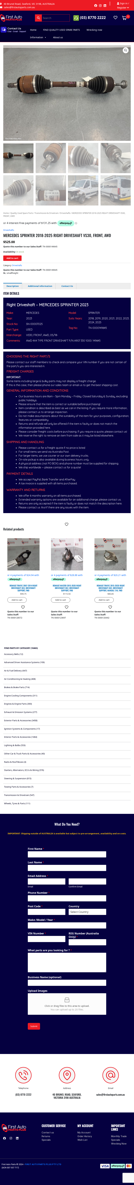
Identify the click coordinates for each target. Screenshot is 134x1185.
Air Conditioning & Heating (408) (20, 678)
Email (30, 886)
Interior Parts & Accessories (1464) (20, 736)
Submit (33, 1026)
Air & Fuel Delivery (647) (15, 670)
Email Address (38, 876)
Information (36, 37)
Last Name (36, 862)
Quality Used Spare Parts (21, 213)
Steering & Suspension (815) (17, 778)
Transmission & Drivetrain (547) (19, 795)
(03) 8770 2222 (93, 17)
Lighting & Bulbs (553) (14, 745)
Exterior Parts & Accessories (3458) (20, 720)
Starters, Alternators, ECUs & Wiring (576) (24, 770)
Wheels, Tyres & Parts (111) (17, 803)
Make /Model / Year (41, 920)
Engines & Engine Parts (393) (18, 703)
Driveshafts (65, 213)
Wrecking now (94, 29)
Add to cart (12, 258)
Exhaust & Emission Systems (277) (20, 712)
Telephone (23, 1088)
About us (58, 37)
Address (67, 1088)
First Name (36, 849)
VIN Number (37, 933)
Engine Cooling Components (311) (20, 695)
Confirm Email (75, 886)
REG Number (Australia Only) (84, 935)
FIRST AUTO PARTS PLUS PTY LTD (43, 1164)
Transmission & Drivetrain (46, 213)
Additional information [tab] (40, 286)
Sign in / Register (123, 5)
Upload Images (37, 991)
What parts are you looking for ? (50, 950)
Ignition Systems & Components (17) (22, 728)
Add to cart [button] (17, 599)
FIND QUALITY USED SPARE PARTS (61, 29)
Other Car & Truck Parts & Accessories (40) (24, 753)
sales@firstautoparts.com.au (110, 1094)
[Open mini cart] (124, 17)
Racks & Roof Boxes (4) (15, 761)
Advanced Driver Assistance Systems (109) (24, 662)
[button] (126, 50)
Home (33, 29)
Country (74, 906)
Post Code (35, 906)
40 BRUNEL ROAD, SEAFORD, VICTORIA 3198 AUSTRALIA (66, 1096)
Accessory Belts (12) (13, 654)
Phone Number (39, 893)
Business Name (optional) (44, 977)
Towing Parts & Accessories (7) (18, 786)
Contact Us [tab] (67, 286)
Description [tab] (13, 286)
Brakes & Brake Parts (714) (17, 687)
